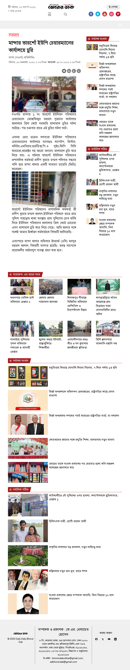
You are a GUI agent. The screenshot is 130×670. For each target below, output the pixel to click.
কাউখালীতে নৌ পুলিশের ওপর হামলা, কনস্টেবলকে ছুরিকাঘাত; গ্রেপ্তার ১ (109, 164)
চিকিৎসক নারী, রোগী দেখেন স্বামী (108, 182)
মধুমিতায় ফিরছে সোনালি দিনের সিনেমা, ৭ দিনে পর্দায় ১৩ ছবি (108, 51)
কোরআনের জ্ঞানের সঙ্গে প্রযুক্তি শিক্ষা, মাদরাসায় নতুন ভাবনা (109, 109)
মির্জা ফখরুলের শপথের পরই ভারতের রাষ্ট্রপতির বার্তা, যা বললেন (109, 91)
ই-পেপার (113, 7)
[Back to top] (125, 663)
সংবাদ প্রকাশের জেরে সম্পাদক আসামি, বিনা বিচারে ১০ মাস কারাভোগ (107, 227)
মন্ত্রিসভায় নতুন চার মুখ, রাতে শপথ (107, 209)
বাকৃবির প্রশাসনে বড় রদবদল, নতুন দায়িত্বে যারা (108, 194)
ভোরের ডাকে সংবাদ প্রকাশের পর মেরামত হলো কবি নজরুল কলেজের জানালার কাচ (109, 131)
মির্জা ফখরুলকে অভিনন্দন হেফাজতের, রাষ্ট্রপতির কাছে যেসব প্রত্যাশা (107, 71)
